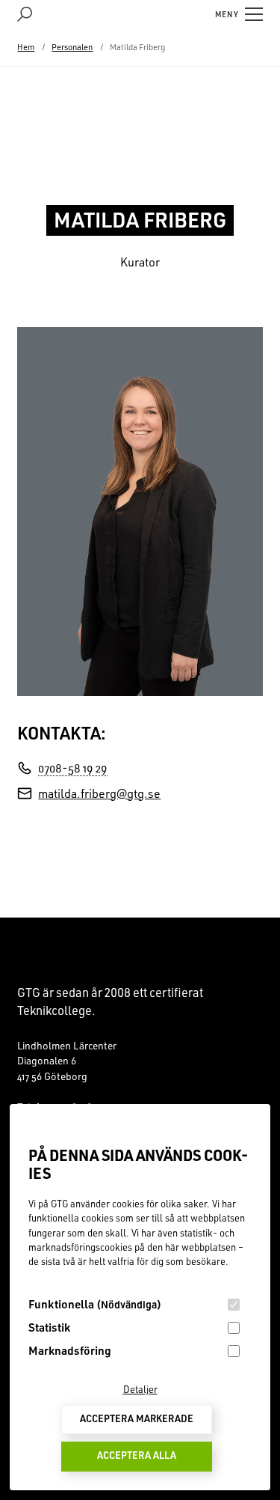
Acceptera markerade (136, 1418)
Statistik (49, 1327)
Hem (25, 47)
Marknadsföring (69, 1350)
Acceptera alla (136, 1455)
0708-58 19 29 (73, 767)
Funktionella (94, 1303)
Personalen (72, 47)
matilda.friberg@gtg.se (99, 793)
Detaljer (140, 1389)
